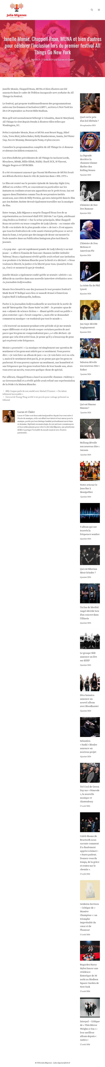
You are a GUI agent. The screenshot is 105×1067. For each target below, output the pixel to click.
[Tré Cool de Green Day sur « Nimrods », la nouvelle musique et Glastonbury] (90, 780)
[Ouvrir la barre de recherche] (91, 10)
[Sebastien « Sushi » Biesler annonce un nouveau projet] (90, 734)
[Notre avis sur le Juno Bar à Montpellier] (90, 478)
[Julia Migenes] (17, 9)
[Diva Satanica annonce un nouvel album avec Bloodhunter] (90, 689)
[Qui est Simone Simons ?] (90, 398)
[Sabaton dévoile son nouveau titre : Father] (90, 356)
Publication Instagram (38, 238)
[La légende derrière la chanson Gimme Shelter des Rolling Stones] (90, 149)
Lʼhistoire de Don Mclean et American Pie (89, 247)
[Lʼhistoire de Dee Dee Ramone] (90, 199)
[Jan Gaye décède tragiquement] (90, 317)
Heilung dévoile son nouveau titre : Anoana (90, 446)
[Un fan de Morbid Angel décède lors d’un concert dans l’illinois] (90, 601)
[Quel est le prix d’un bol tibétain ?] (90, 111)
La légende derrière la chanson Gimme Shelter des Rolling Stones (88, 163)
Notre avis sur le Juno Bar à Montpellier (88, 488)
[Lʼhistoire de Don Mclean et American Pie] (90, 237)
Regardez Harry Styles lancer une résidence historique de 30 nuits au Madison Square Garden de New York (89, 975)
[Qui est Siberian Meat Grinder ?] (90, 563)
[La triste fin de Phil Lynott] (90, 279)
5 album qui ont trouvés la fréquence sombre (90, 530)
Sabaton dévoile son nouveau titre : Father (90, 366)
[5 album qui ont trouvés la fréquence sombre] (90, 520)
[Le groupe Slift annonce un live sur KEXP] (90, 647)
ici (35, 150)
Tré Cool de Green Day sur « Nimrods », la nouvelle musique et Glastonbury (89, 794)
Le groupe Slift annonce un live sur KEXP (88, 657)
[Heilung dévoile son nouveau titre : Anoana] (90, 436)
